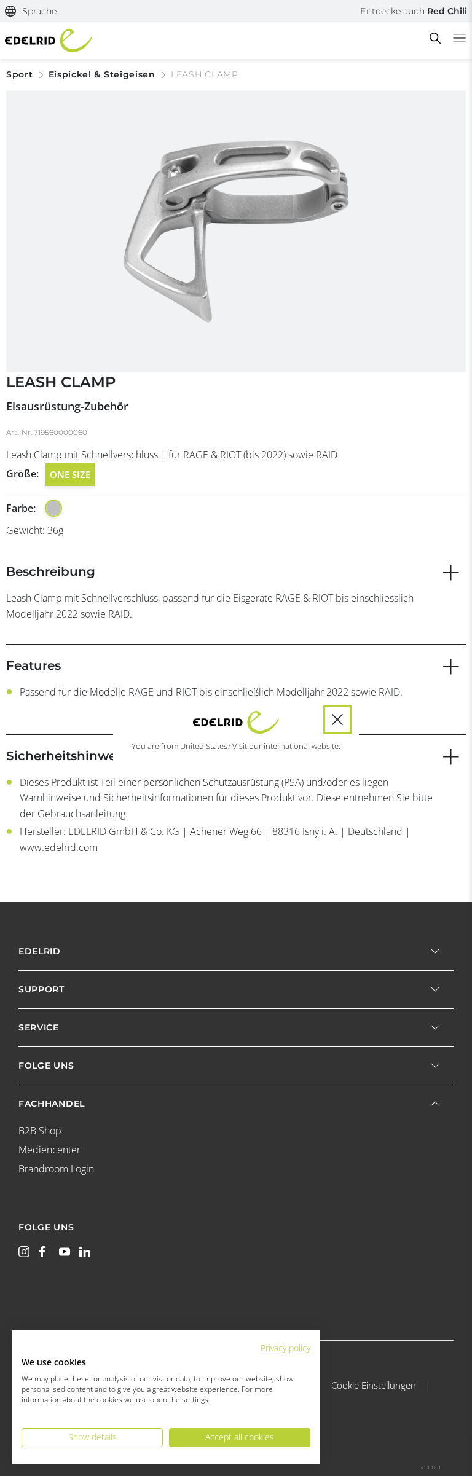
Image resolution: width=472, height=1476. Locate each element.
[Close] (337, 719)
